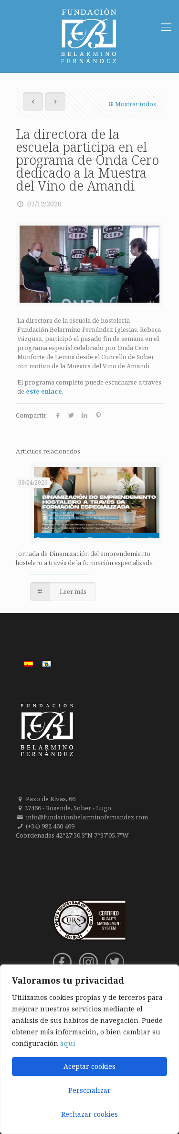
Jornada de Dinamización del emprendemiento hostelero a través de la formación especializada (84, 558)
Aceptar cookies (89, 1066)
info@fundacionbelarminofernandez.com (87, 817)
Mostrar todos (135, 104)
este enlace (44, 391)
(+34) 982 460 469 (50, 826)
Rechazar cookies (89, 1114)
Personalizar (89, 1090)
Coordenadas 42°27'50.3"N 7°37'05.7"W (72, 835)
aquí (67, 1043)
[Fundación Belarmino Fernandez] (89, 36)
